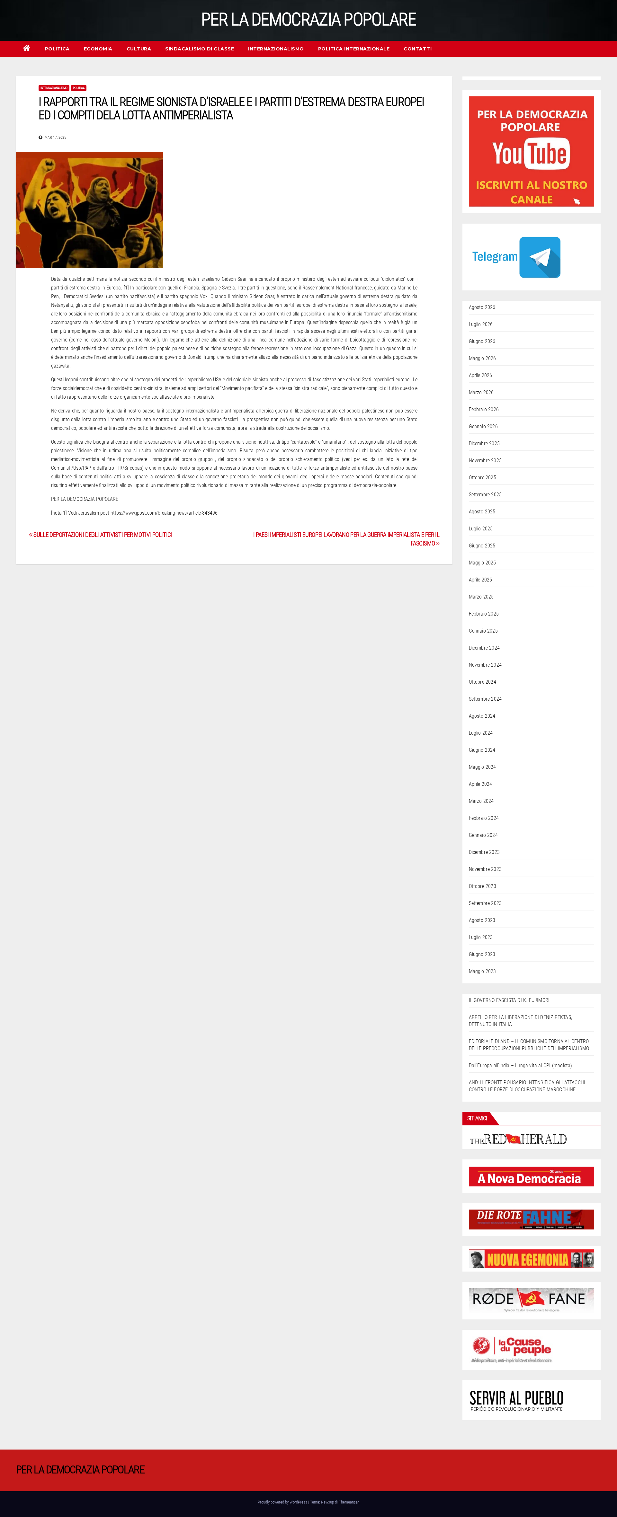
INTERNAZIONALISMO (276, 49)
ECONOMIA (98, 49)
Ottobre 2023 (482, 886)
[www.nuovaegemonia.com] (532, 1258)
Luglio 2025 (481, 529)
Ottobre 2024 (482, 682)
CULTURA (139, 49)
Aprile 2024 (480, 784)
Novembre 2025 (485, 460)
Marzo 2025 (481, 597)
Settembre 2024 (485, 699)
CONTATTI (418, 49)
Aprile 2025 (480, 580)
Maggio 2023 (482, 971)
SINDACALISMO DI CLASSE (199, 49)
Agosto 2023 (482, 920)
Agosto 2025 (482, 512)
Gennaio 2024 (483, 835)
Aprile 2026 (480, 375)
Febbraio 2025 (484, 614)
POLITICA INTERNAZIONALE (354, 49)
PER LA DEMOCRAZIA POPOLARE (308, 19)
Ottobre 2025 (482, 478)
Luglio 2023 (481, 937)
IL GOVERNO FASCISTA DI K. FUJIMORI (509, 1000)
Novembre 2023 (485, 869)
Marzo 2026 (481, 392)
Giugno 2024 (482, 750)
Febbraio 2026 (484, 409)
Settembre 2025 (485, 495)
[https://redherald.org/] (518, 1138)
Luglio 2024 (481, 733)
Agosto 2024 (482, 716)
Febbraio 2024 (484, 818)
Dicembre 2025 (484, 443)
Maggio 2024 (482, 767)
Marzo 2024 (481, 801)
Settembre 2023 (485, 903)
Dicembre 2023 (484, 852)
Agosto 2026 (482, 307)
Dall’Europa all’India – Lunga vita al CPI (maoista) (520, 1065)
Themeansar (349, 1502)
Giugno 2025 (482, 546)
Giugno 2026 (482, 341)
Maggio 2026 (482, 358)
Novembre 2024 (485, 665)
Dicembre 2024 (484, 648)
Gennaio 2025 (483, 631)
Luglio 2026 (481, 324)
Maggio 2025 (482, 563)
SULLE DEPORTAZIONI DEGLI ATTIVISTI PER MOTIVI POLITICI (102, 534)
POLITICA (57, 49)
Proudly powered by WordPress (283, 1502)
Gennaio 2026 (483, 426)
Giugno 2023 (482, 954)
